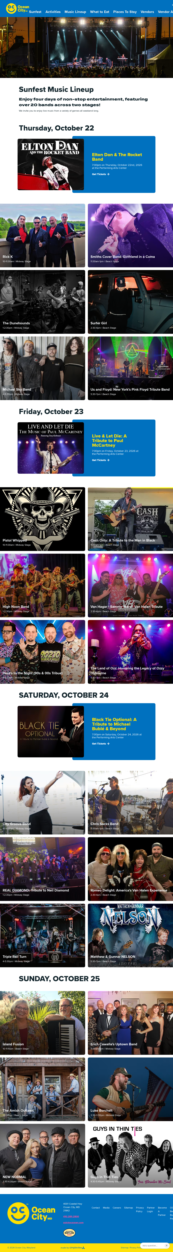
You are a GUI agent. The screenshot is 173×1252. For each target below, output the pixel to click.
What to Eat (99, 12)
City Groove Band (17, 824)
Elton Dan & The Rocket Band (117, 157)
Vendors (147, 12)
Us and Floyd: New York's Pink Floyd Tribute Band (130, 389)
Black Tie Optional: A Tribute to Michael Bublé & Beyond (114, 724)
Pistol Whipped (15, 540)
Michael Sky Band (17, 389)
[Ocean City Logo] (17, 8)
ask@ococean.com (73, 1222)
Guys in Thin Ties (104, 1177)
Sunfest (35, 12)
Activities (53, 12)
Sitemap (128, 1207)
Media (106, 1207)
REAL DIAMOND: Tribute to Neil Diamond (36, 890)
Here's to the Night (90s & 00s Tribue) (33, 673)
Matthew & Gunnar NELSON (113, 957)
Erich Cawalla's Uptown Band (114, 1044)
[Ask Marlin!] (166, 1245)
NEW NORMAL (14, 1177)
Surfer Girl (99, 323)
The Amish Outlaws (18, 1110)
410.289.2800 (71, 1216)
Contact (96, 1207)
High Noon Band (16, 607)
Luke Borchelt (101, 1110)
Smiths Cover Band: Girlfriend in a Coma (123, 257)
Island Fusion (13, 1044)
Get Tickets (99, 174)
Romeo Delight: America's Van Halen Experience (129, 890)
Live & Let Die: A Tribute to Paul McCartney (109, 440)
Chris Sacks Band (104, 824)
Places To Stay (125, 12)
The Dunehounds (16, 323)
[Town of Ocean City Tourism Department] (31, 1213)
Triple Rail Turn (14, 957)
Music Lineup (75, 12)
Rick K (8, 257)
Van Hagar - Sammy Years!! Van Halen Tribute (127, 607)
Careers (117, 1207)
